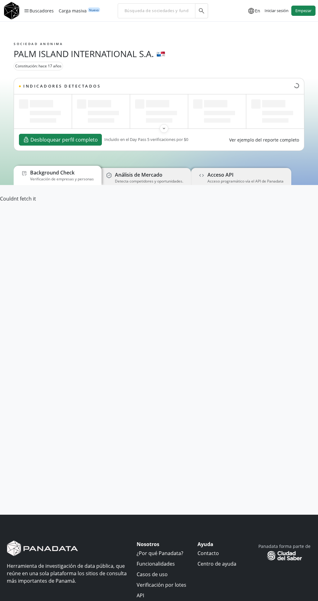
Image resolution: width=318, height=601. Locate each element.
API (140, 595)
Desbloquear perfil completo (64, 139)
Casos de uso (152, 574)
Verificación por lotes (161, 584)
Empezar (303, 10)
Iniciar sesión (276, 10)
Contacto (208, 553)
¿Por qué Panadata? (160, 553)
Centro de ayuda (217, 563)
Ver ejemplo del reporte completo (264, 140)
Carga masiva (73, 11)
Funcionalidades (156, 563)
